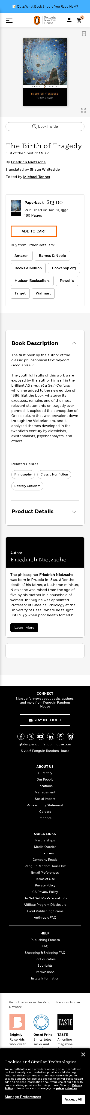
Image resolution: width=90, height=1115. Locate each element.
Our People (45, 779)
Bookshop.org (64, 268)
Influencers (45, 853)
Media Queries (45, 847)
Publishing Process (45, 940)
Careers (45, 811)
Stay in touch (47, 720)
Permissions (45, 972)
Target (20, 293)
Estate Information (45, 978)
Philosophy (23, 474)
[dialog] (45, 1082)
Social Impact (45, 799)
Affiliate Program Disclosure (45, 905)
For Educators (45, 959)
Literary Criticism (27, 486)
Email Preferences (45, 872)
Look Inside (47, 126)
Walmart (43, 293)
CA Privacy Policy (45, 892)
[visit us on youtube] (40, 736)
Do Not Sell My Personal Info (45, 898)
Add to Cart (34, 231)
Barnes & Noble (52, 255)
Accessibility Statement (45, 805)
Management (45, 792)
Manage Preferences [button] (23, 1097)
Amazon (22, 255)
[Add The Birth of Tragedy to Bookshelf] (84, 33)
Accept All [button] (73, 1099)
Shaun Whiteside (45, 169)
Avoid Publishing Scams (45, 911)
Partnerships (45, 840)
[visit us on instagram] (70, 736)
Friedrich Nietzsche (28, 162)
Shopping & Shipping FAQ (45, 953)
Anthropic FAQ (45, 917)
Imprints (45, 818)
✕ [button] (83, 1055)
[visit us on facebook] (20, 736)
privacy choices (66, 1088)
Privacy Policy (45, 885)
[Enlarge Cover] (83, 110)
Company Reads (45, 859)
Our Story (45, 773)
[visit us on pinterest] (60, 736)
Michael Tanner (36, 176)
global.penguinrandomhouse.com (45, 744)
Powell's (67, 280)
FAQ (45, 946)
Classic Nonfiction (54, 474)
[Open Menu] (9, 20)
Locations (45, 786)
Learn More (25, 628)
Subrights (45, 965)
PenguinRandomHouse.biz (45, 866)
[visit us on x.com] (30, 736)
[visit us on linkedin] (50, 736)
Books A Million (28, 268)
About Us (45, 766)
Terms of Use (45, 879)
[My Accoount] (69, 20)
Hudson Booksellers (32, 280)
